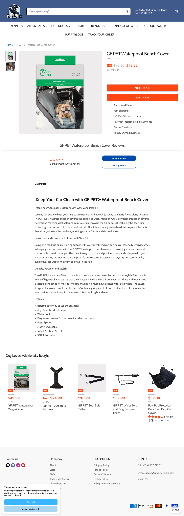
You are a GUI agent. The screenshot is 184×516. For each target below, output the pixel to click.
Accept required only (31, 509)
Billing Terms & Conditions (107, 483)
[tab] (40, 184)
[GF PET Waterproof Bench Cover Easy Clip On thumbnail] (10, 66)
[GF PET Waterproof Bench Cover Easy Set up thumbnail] (10, 56)
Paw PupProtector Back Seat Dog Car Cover (160, 409)
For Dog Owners (155, 26)
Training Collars (124, 26)
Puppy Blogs (74, 34)
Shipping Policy (101, 465)
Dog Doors (59, 26)
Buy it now (142, 97)
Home (9, 44)
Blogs (52, 469)
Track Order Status (59, 478)
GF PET (115, 59)
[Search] (127, 11)
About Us (54, 465)
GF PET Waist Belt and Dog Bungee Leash (125, 409)
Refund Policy (101, 469)
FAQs (52, 474)
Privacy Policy (101, 478)
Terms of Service (102, 474)
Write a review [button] (119, 158)
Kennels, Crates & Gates (28, 26)
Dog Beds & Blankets (89, 26)
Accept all (31, 502)
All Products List (58, 483)
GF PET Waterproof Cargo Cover (20, 407)
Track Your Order (101, 34)
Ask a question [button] (119, 165)
